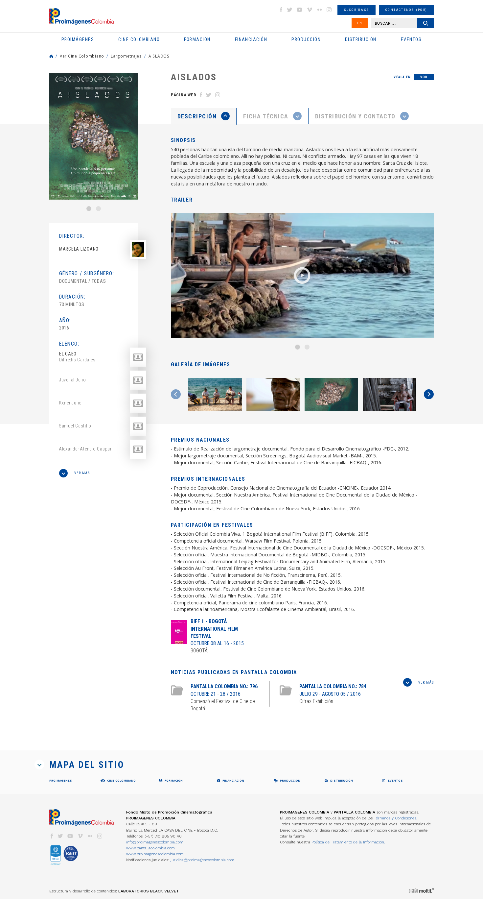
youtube (299, 9)
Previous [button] (176, 394)
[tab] (204, 116)
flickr (319, 9)
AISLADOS (159, 56)
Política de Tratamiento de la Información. (348, 842)
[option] (93, 136)
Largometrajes (126, 56)
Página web (183, 94)
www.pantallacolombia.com (150, 848)
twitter (290, 9)
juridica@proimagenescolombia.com (202, 860)
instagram (329, 9)
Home (51, 56)
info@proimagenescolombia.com (154, 842)
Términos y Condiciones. (395, 818)
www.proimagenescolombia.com (155, 854)
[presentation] (203, 116)
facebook (281, 9)
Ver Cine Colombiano (82, 56)
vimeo (309, 9)
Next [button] (429, 394)
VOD (424, 77)
